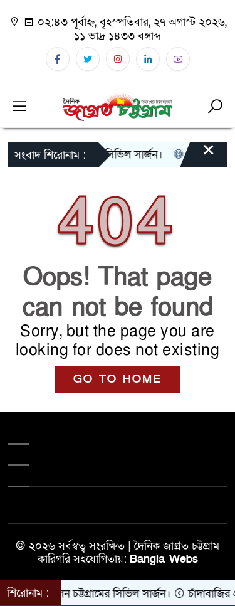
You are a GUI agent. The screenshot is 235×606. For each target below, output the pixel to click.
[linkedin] (148, 59)
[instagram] (118, 59)
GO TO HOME (117, 379)
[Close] (197, 156)
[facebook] (58, 59)
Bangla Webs (164, 559)
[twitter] (88, 59)
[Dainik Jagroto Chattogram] (118, 106)
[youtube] (178, 59)
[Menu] (20, 107)
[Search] (214, 107)
